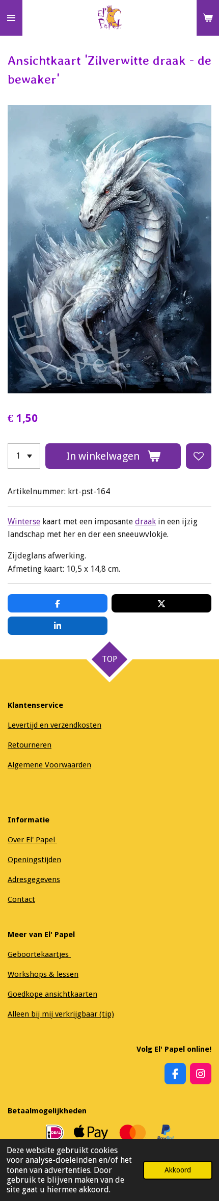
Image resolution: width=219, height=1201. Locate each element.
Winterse (24, 521)
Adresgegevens (34, 879)
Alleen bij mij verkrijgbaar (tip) (61, 1014)
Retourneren (29, 745)
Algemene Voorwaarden (49, 764)
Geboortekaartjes (39, 954)
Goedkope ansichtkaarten (52, 994)
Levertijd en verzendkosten (54, 725)
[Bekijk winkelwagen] (208, 18)
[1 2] (24, 456)
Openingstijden (34, 859)
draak (145, 521)
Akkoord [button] (178, 1170)
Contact (21, 899)
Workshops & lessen (43, 974)
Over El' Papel (32, 839)
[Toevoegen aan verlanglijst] (198, 456)
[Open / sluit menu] (11, 18)
